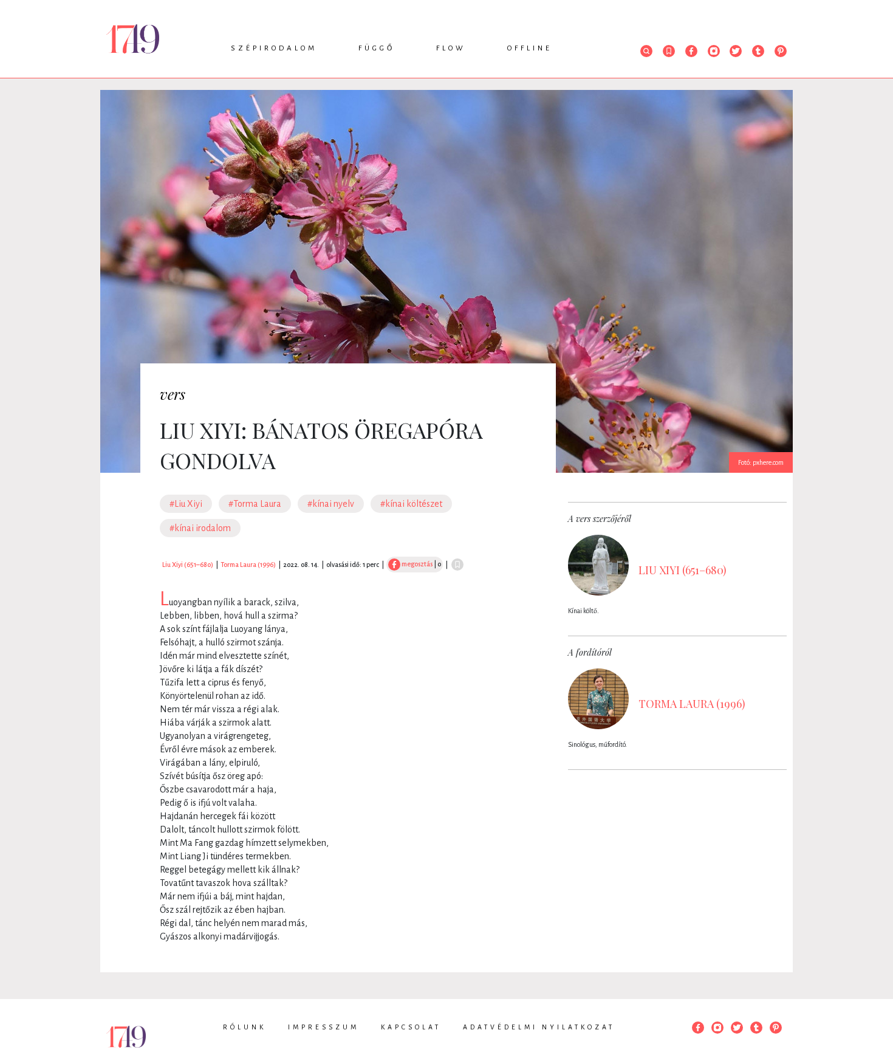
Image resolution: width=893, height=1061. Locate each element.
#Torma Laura (254, 504)
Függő (376, 48)
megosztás (416, 564)
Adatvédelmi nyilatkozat (539, 1027)
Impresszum (323, 1027)
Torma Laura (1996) (248, 564)
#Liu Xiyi (185, 504)
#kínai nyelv (330, 504)
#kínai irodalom (200, 528)
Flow (451, 48)
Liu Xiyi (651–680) (187, 564)
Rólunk (244, 1027)
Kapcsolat (411, 1027)
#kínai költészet (411, 504)
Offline (529, 48)
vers (172, 393)
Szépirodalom (274, 48)
